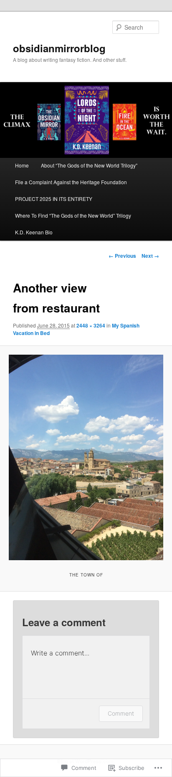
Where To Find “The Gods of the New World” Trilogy (73, 215)
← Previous (122, 255)
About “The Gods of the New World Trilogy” (89, 165)
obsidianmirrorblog (59, 48)
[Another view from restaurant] (86, 457)
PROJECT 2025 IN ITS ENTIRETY (53, 198)
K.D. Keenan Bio (34, 232)
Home (22, 165)
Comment (121, 713)
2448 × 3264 (90, 325)
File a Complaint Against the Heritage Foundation (71, 181)
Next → (150, 255)
